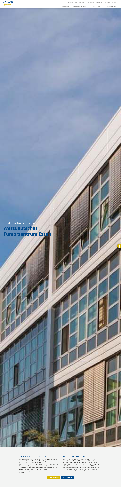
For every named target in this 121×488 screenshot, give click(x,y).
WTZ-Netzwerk (99, 2)
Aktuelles (81, 2)
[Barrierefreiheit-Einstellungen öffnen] (119, 246)
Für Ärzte (92, 6)
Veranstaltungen (90, 2)
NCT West (107, 2)
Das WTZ (100, 6)
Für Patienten (65, 6)
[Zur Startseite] (7, 4)
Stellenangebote (111, 6)
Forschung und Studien (79, 6)
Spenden (114, 2)
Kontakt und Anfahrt (72, 2)
